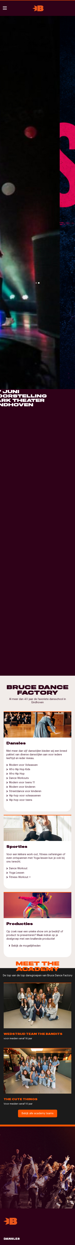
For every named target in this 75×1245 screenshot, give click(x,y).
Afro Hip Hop (17, 774)
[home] (37, 8)
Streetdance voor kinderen (25, 791)
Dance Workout (18, 868)
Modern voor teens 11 (22, 782)
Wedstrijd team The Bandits (33, 1034)
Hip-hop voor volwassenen (25, 795)
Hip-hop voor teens (20, 800)
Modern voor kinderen (22, 787)
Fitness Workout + (20, 877)
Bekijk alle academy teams (38, 1113)
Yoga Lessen (16, 873)
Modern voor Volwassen (23, 765)
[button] (5, 8)
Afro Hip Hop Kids (19, 769)
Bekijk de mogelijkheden (26, 946)
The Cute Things (21, 1099)
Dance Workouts (19, 778)
